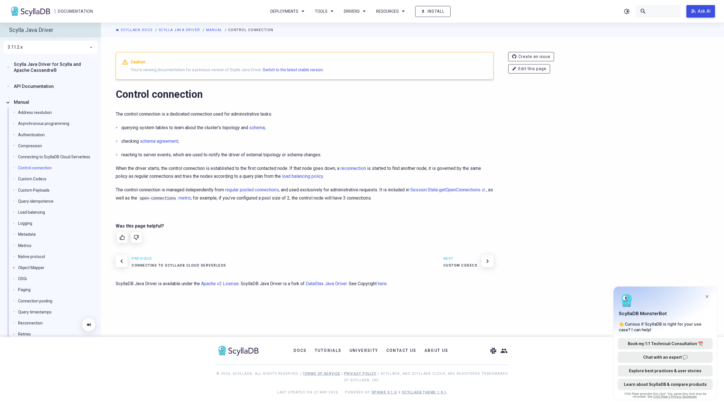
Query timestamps (34, 312)
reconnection (353, 168)
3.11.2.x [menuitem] (15, 47)
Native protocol (31, 256)
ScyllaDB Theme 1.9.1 (424, 392)
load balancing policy (302, 176)
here (382, 283)
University (364, 350)
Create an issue (534, 56)
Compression (30, 146)
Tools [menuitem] (321, 11)
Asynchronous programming (43, 123)
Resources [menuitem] (387, 11)
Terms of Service (321, 374)
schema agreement (159, 141)
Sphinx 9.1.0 (384, 392)
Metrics (24, 245)
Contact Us (401, 350)
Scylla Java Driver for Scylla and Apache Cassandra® (47, 67)
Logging (25, 223)
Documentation (75, 11)
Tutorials (328, 350)
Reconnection (30, 323)
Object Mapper (31, 267)
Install (436, 11)
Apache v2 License (220, 283)
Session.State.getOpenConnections (445, 189)
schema (257, 127)
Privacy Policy (360, 374)
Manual (215, 30)
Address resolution (35, 112)
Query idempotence (35, 201)
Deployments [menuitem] (284, 11)
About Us (437, 350)
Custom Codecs (32, 179)
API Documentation (34, 86)
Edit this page (532, 68)
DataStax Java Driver (326, 283)
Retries (24, 334)
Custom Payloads (33, 190)
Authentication (31, 135)
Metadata (27, 234)
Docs (300, 350)
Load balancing (31, 212)
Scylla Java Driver (180, 30)
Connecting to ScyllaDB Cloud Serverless (54, 157)
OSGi (22, 278)
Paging (24, 289)
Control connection (35, 168)
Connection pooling (35, 301)
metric (184, 198)
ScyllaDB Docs (137, 30)
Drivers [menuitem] (352, 11)
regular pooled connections (252, 189)
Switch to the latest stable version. (293, 70)
